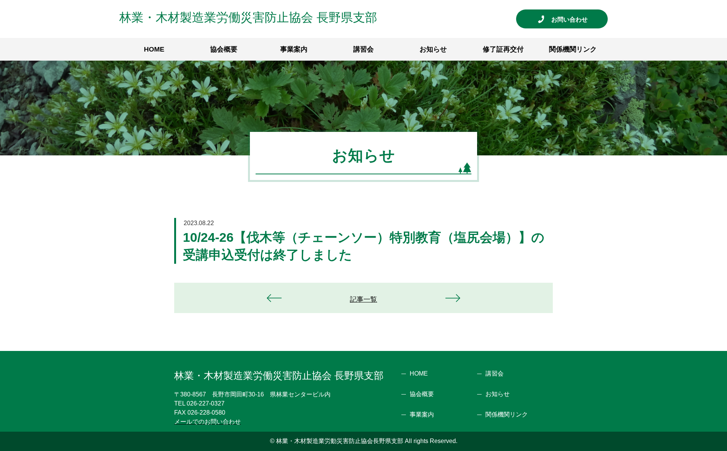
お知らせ (433, 49)
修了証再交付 (503, 49)
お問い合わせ (572, 19)
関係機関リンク (573, 49)
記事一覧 (363, 299)
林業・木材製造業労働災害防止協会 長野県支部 (248, 17)
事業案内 (293, 49)
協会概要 (223, 49)
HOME (154, 49)
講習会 (363, 49)
